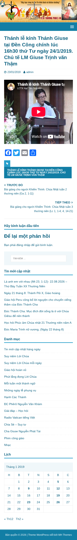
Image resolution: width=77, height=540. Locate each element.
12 (58, 488)
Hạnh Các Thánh (15, 397)
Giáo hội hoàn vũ (15, 370)
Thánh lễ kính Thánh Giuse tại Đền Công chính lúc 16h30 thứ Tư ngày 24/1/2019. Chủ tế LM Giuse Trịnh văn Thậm (36, 172)
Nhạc (7, 445)
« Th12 (8, 519)
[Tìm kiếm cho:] (39, 258)
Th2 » (19, 519)
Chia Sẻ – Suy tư (15, 424)
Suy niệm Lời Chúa (16, 356)
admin (29, 72)
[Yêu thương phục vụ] (38, 20)
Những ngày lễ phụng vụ (20, 390)
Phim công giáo (14, 438)
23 (28, 502)
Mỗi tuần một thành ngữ (19, 383)
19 (58, 495)
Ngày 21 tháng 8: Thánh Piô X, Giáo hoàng (32, 293)
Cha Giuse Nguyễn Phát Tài (22, 431)
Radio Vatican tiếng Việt (19, 417)
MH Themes (65, 534)
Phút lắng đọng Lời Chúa (20, 376)
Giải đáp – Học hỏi (16, 410)
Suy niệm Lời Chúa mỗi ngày (23, 363)
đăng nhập (23, 245)
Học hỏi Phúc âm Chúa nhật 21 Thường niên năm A (37, 322)
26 (58, 502)
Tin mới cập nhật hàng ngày (22, 349)
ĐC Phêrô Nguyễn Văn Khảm (23, 404)
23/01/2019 (14, 72)
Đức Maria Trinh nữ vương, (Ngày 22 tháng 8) (34, 329)
